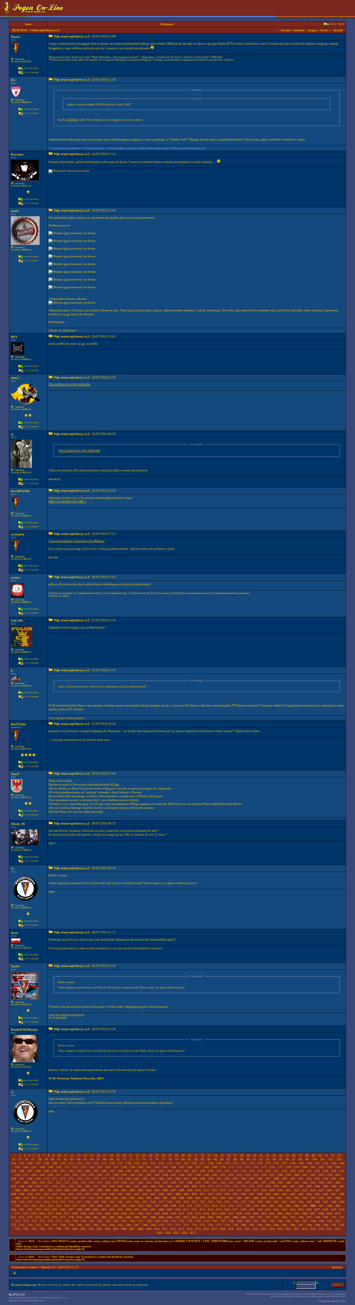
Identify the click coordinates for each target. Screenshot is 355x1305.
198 (120, 1171)
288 (194, 1178)
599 (87, 1209)
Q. (12, 434)
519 (95, 1202)
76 (157, 1159)
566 (148, 1205)
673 (30, 1217)
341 (296, 1182)
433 (54, 1194)
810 (157, 1229)
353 (62, 1186)
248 (198, 1175)
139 (301, 1163)
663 (280, 1213)
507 (329, 1198)
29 (183, 1155)
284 (161, 1178)
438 (95, 1194)
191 (62, 1171)
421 (288, 1190)
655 (214, 1213)
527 (161, 1202)
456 (243, 1194)
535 (227, 1202)
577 (239, 1205)
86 (222, 1159)
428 (13, 1194)
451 (202, 1194)
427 (337, 1190)
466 (325, 1194)
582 (280, 1205)
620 (260, 1209)
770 (161, 1225)
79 (176, 1159)
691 (177, 1217)
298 (276, 1178)
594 (46, 1209)
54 (13, 1159)
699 (243, 1217)
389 (25, 1190)
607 (153, 1209)
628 (325, 1209)
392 (50, 1190)
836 (184, 1233)
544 (301, 1202)
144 (342, 1163)
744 (280, 1221)
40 (254, 1155)
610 (177, 1209)
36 (228, 1155)
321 (132, 1182)
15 (91, 1155)
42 (268, 1155)
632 (25, 1213)
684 (120, 1217)
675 (46, 1217)
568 (165, 1205)
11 (65, 1155)
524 (136, 1202)
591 (21, 1209)
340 (288, 1182)
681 (95, 1217)
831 (329, 1229)
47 (300, 1155)
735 (206, 1221)
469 (17, 1198)
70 (118, 1159)
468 (342, 1194)
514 (54, 1202)
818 (222, 1229)
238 (116, 1175)
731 (173, 1221)
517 (79, 1202)
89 (241, 1159)
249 (206, 1175)
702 (268, 1217)
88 (235, 1159)
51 (326, 1155)
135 (268, 1163)
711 (342, 1217)
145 (17, 1167)
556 (66, 1205)
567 (157, 1205)
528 (169, 1202)
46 (294, 1155)
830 (321, 1229)
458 (260, 1194)
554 (50, 1205)
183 (329, 1167)
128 (210, 1163)
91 (254, 1159)
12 (72, 1155)
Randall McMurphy (24, 1029)
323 (148, 1182)
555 (58, 1205)
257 (272, 1175)
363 (145, 1186)
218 (284, 1171)
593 (38, 1209)
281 (136, 1178)
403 (140, 1190)
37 (235, 1155)
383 (309, 1186)
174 (255, 1167)
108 (46, 1163)
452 (210, 1194)
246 (181, 1175)
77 (163, 1159)
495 (231, 1198)
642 (107, 1213)
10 (59, 1155)
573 (206, 1205)
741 (255, 1221)
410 (198, 1190)
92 (261, 1159)
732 (181, 1221)
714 (33, 1221)
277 (103, 1178)
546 (317, 1202)
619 (251, 1209)
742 (263, 1221)
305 (333, 1178)
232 (66, 1175)
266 (13, 1178)
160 (140, 1167)
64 (78, 1159)
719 (75, 1221)
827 (296, 1229)
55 (20, 1159)
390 (33, 1190)
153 (83, 1167)
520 (103, 1202)
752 (13, 1225)
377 (260, 1186)
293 (235, 1178)
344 (321, 1182)
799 (66, 1229)
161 (148, 1167)
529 (177, 1202)
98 (300, 1159)
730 (165, 1221)
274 (79, 1178)
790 (325, 1225)
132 (243, 1163)
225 (342, 1171)
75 (150, 1159)
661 (263, 1213)
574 (214, 1205)
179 (296, 1167)
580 (263, 1205)
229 (42, 1175)
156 (107, 1167)
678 (71, 1217)
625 (301, 1209)
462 (292, 1194)
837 (192, 1233)
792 (342, 1225)
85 (215, 1159)
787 (301, 1225)
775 (202, 1225)
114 (95, 1163)
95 (281, 1159)
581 (272, 1205)
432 (46, 1194)
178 (288, 1167)
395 (75, 1190)
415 (239, 1190)
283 (153, 1178)
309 (33, 1182)
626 (309, 1209)
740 (247, 1221)
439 (103, 1194)
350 (38, 1186)
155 (99, 1167)
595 (54, 1209)
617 (235, 1209)
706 (301, 1217)
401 (124, 1190)
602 (112, 1209)
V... (13, 868)
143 (333, 1163)
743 (272, 1221)
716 (50, 1221)
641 (99, 1213)
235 (91, 1175)
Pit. (13, 80)
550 (17, 1205)
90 (248, 1159)
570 (181, 1205)
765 (120, 1225)
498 (255, 1198)
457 (251, 1194)
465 (317, 1194)
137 (284, 1163)
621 (268, 1209)
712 (17, 1221)
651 (181, 1213)
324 (157, 1182)
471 (33, 1198)
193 (79, 1171)
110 (62, 1163)
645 (132, 1213)
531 (194, 1202)
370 (202, 1186)
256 (263, 1175)
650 (173, 1213)
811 (165, 1229)
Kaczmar (17, 154)
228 (33, 1175)
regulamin (13, 1300)
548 (333, 1202)
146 (25, 1167)
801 (83, 1229)
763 (103, 1225)
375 (243, 1186)
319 (116, 1182)
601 (103, 1209)
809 (148, 1229)
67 (98, 1159)
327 (181, 1182)
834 (168, 1233)
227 (25, 1175)
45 (287, 1155)
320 (124, 1182)
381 (292, 1186)
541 (276, 1202)
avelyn (15, 577)
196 (103, 1171)
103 (338, 1159)
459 (268, 1194)
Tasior (15, 966)
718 (66, 1221)
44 (281, 1155)
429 (21, 1194)
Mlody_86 (18, 824)
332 (222, 1182)
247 (189, 1175)
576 (231, 1205)
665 (296, 1213)
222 (317, 1171)
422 (296, 1190)
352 (54, 1186)
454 (227, 1194)
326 (173, 1182)
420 (280, 1190)
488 (173, 1198)
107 (38, 1163)
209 (210, 1171)
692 (186, 1217)
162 (157, 1167)
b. (12, 670)
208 (202, 1171)
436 (79, 1194)
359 (112, 1186)
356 (87, 1186)
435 (71, 1194)
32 (202, 1155)
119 (136, 1163)
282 (145, 1178)
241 (140, 1175)
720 (83, 1221)
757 (54, 1225)
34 (215, 1155)
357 (95, 1186)
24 (150, 1155)
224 (333, 1171)
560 (99, 1205)
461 (284, 1194)
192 (71, 1171)
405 (157, 1190)
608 (161, 1209)
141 (317, 1163)
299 (284, 1178)
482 (124, 1198)
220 (301, 1171)
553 (42, 1205)
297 (268, 1178)
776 (210, 1225)
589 (337, 1205)
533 (210, 1202)
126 (194, 1163)
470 (25, 1198)
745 (288, 1221)
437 (87, 1194)
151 (66, 1167)
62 (65, 1159)
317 (99, 1182)
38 (241, 1155)
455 (235, 1194)
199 (128, 1171)
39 (248, 1155)
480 (107, 1198)
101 (322, 1159)
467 (333, 1194)
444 (145, 1194)
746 (296, 1221)
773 (186, 1225)
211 (227, 1171)
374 (235, 1186)
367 (177, 1186)
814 (189, 1229)
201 (145, 1171)
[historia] (65, 1298)
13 (78, 1155)
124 (177, 1163)
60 (52, 1159)
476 (75, 1198)
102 (330, 1159)
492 (206, 1198)
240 (132, 1175)
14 (85, 1155)
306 (342, 1178)
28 (176, 1155)
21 (131, 1155)
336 (255, 1182)
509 (13, 1202)
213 (243, 1171)
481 (116, 1198)
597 (71, 1209)
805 (116, 1229)
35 (222, 1155)
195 (95, 1171)
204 (169, 1171)
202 (153, 1171)
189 (46, 1171)
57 (33, 1159)
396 (83, 1190)
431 (38, 1194)
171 (231, 1167)
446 (161, 1194)
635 (50, 1213)
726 (132, 1221)
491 (198, 1198)
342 (304, 1182)
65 (85, 1159)
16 (98, 1155)
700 (251, 1217)
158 (124, 1167)
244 (165, 1175)
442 (128, 1194)
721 (91, 1221)
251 (222, 1175)
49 (313, 1155)
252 (231, 1175)
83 (202, 1159)
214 (251, 1171)
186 (21, 1171)
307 (17, 1182)
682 (103, 1217)
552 (33, 1205)
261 (304, 1175)
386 (333, 1186)
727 (140, 1221)
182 (321, 1167)
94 (274, 1159)
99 (307, 1159)
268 (30, 1178)
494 (222, 1198)
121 (153, 1163)
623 (284, 1209)
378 (268, 1186)
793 (17, 1229)
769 (153, 1225)
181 (313, 1167)
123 (169, 1163)
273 (71, 1178)
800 (75, 1229)
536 (235, 1202)
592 (30, 1209)
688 (153, 1217)
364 (153, 1186)
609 (169, 1209)
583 (288, 1205)
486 (157, 1198)
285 (169, 1178)
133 (251, 1163)
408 (181, 1190)
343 (313, 1182)
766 (128, 1225)
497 (247, 1198)
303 (317, 1178)
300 (292, 1178)
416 (247, 1190)
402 (132, 1190)
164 (173, 1167)
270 (46, 1178)
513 (46, 1202)
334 (239, 1182)
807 (132, 1229)
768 (145, 1225)
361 (128, 1186)
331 (214, 1182)
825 (280, 1229)
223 (325, 1171)
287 (186, 1178)
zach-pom (17, 534)
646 (140, 1213)
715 (42, 1221)
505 (313, 1198)
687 (145, 1217)
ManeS (15, 37)
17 (104, 1155)
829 (313, 1229)
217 (276, 1171)
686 (136, 1217)
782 (260, 1225)
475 (66, 1198)
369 (194, 1186)
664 (288, 1213)
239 (124, 1175)
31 (196, 1155)
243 (157, 1175)
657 (231, 1213)
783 (268, 1225)
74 (144, 1159)
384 (317, 1186)
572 (198, 1205)
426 (329, 1190)
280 (128, 1178)
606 (145, 1209)
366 (169, 1186)
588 (329, 1205)
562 (116, 1205)
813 (181, 1229)
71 (124, 1159)
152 (75, 1167)
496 (239, 1198)
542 (284, 1202)
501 (280, 1198)
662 (272, 1213)
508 (337, 1198)
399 (107, 1190)
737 (222, 1221)
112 (79, 1163)
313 (66, 1182)
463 (301, 1194)
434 (62, 1194)
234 (83, 1175)
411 (206, 1190)
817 (214, 1229)
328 (189, 1182)
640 (91, 1213)
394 (66, 1190)
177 (280, 1167)
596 (62, 1209)
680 (87, 1217)
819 (231, 1229)
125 (186, 1163)
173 (247, 1167)
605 (136, 1209)
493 (214, 1198)
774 (194, 1225)
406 (165, 1190)
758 (62, 1225)
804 (107, 1229)
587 (321, 1205)
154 (91, 1167)
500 (272, 1198)
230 (50, 1175)
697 (227, 1217)
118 (128, 1163)
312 (58, 1182)
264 (329, 1175)
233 (75, 1175)
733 (189, 1221)
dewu (14, 933)
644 (124, 1213)
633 (33, 1213)
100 (314, 1159)
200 (136, 1171)
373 (227, 1186)
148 (42, 1167)
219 (292, 1171)
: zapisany (18, 59)
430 (30, 1194)
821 (247, 1229)
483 (132, 1198)
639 (83, 1213)
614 (210, 1209)
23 (144, 1155)
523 (128, 1202)
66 (91, 1159)
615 (218, 1209)
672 (21, 1217)
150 (58, 1167)
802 (91, 1229)
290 (210, 1178)
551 (25, 1205)
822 (255, 1229)
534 (218, 1202)
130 (227, 1163)
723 (107, 1221)
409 (189, 1190)
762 (95, 1225)
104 (13, 1163)
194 (87, 1171)
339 (280, 1182)
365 (161, 1186)
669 (329, 1213)
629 (333, 1209)
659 (247, 1213)
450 (194, 1194)
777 (218, 1225)
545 (309, 1202)
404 (148, 1190)
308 (25, 1182)
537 (243, 1202)
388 (17, 1190)
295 (251, 1178)
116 (112, 1163)
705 (292, 1217)
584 (296, 1205)
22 (137, 1155)
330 (206, 1182)
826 (288, 1229)
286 (177, 1178)
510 (21, 1202)
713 (25, 1221)
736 (214, 1221)
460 (276, 1194)
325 (165, 1182)
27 (170, 1155)
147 (33, 1167)
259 (288, 1175)
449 (186, 1194)
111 (71, 1163)
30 (189, 1155)
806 (124, 1229)
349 (30, 1186)
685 (128, 1217)
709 (325, 1217)
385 (325, 1186)
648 (157, 1213)
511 (30, 1202)
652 (189, 1213)
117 (120, 1163)
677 (62, 1217)
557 (75, 1205)
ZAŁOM (17, 620)
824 (272, 1229)
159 (132, 1167)
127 (202, 1163)
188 (38, 1171)
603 (120, 1209)
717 (58, 1221)
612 (194, 1209)
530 (186, 1202)
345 (329, 1182)
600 (95, 1209)
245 (173, 1175)
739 (239, 1221)
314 (75, 1182)
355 (79, 1186)
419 (272, 1190)
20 (124, 1155)
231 (58, 1175)
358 (103, 1186)
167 (198, 1167)
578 (247, 1205)
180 (304, 1167)
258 (280, 1175)
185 (13, 1171)
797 (50, 1229)
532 (202, 1202)
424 (313, 1190)
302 (309, 1178)
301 (301, 1178)
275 (87, 1178)
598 (79, 1209)
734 (198, 1221)
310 (42, 1182)
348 (21, 1186)
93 (268, 1159)
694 (202, 1217)
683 (112, 1217)
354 (71, 1186)
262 (313, 1175)
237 (107, 1175)
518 (87, 1202)
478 (91, 1198)
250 (214, 1175)
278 (112, 1178)
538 (251, 1202)
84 (209, 1159)
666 (304, 1213)
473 (50, 1198)
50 (320, 1155)
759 (71, 1225)
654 (206, 1213)
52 (333, 1155)
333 (231, 1182)
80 (183, 1159)
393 (58, 1190)
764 (112, 1225)
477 (83, 1198)
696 (218, 1217)
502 (288, 1198)
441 (120, 1194)
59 (46, 1159)
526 (153, 1202)
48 (307, 1155)
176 (272, 1167)
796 (42, 1229)
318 (107, 1182)
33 (209, 1155)
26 (163, 1155)
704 (284, 1217)
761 (87, 1225)
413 (222, 1190)
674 (38, 1217)
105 (21, 1163)
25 (157, 1155)
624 (292, 1209)
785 (284, 1225)
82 (196, 1159)
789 (317, 1225)
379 (276, 1186)
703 (276, 1217)
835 (176, 1233)
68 (104, 1159)
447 (169, 1194)
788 (309, 1225)
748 (313, 1221)
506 (321, 1198)
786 (292, 1225)
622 (276, 1209)
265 (337, 1175)
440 (112, 1194)
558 (83, 1205)
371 (210, 1186)
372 (218, 1186)
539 (260, 1202)
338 (272, 1182)
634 (42, 1213)
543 (292, 1202)
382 (301, 1186)
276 (95, 1178)
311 (50, 1182)
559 (91, 1205)
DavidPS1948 (20, 491)
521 (112, 1202)
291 (218, 1178)
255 (255, 1175)
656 (222, 1213)
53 (339, 1155)
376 (251, 1186)
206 (186, 1171)
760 (79, 1225)
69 (111, 1159)
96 (287, 1159)
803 (99, 1229)
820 (239, 1229)
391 (42, 1190)
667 (313, 1213)
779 (235, 1225)
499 (263, 1198)
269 (38, 1178)
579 (255, 1205)
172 (239, 1167)
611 (186, 1209)
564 (132, 1205)
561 (107, 1205)
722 (99, 1221)
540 (268, 1202)
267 (21, 1178)
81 (189, 1159)
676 (54, 1217)
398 (99, 1190)
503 (296, 1198)
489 (181, 1198)
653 (198, 1213)
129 (218, 1163)
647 (148, 1213)
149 (50, 1167)
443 (136, 1194)
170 (222, 1167)
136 (276, 1163)
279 (120, 1178)
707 (309, 1217)
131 (235, 1163)
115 (103, 1163)
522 (120, 1202)
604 (128, 1209)
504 (304, 1198)
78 (170, 1159)
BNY (14, 337)
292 (227, 1178)
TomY (15, 774)
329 (198, 1182)
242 (148, 1175)
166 (189, 1167)
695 (210, 1217)
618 (243, 1209)
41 (261, 1155)
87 (228, 1159)
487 (165, 1198)
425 (321, 1190)
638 (75, 1213)
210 (218, 1171)
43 (274, 1155)
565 (140, 1205)
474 (58, 1198)
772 (177, 1225)
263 (321, 1175)
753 (21, 1225)
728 (148, 1221)
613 (202, 1209)
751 (337, 1221)
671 (13, 1217)
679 (79, 1217)
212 (235, 1171)
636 (58, 1213)
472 (42, 1198)
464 (309, 1194)
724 (116, 1221)
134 (260, 1163)
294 (243, 1178)
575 (222, 1205)
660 (255, 1213)
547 (325, 1202)
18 (111, 1155)
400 (116, 1190)
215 (260, 1171)
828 (304, 1229)
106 (30, 1163)
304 (325, 1178)
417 (255, 1190)
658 (239, 1213)
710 (333, 1217)
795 (33, 1229)
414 (231, 1190)
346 (337, 1182)
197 (112, 1171)
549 (342, 1202)
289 (202, 1178)
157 (116, 1167)
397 (91, 1190)
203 (161, 1171)
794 (25, 1229)
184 (337, 1167)
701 (260, 1217)
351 (46, 1186)
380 (284, 1186)
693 (194, 1217)
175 (263, 1167)
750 (329, 1221)
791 (333, 1225)
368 (186, 1186)
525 (145, 1202)
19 (118, 1155)
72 (131, 1159)
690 (169, 1217)
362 (136, 1186)
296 (260, 1178)
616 (227, 1209)
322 (140, 1182)
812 (173, 1229)
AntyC (15, 378)
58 (39, 1159)
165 (181, 1167)
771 (169, 1225)
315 (83, 1182)
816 (206, 1229)
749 (321, 1221)
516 (71, 1202)
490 (189, 1198)
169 (214, 1167)
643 (116, 1213)
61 (59, 1159)
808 (140, 1229)
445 (153, 1194)
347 (13, 1186)
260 (296, 1175)
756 (46, 1225)
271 (54, 1178)
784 (276, 1225)
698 (235, 1217)
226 (17, 1175)
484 (140, 1198)
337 (263, 1182)
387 (342, 1186)
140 (309, 1163)
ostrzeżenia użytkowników (32, 1300)
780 (243, 1225)
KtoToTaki (18, 724)
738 (231, 1221)
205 (177, 1171)
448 (177, 1194)
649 (165, 1213)
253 (239, 1175)
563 (124, 1205)
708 (317, 1217)
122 (161, 1163)
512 (38, 1202)
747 (304, 1221)
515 (62, 1202)
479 (99, 1198)
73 (137, 1159)
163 (165, 1167)
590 (13, 1209)
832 (337, 1229)
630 (342, 1209)
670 (337, 1213)
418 (263, 1190)
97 (294, 1159)
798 (58, 1229)
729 (157, 1221)
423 (304, 1190)
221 (309, 1171)
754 (30, 1225)
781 (251, 1225)
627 (317, 1209)
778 (227, 1225)
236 (99, 1175)
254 (247, 1175)
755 (38, 1225)
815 (198, 1229)
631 (17, 1213)
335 (247, 1182)
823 (263, 1229)
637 (66, 1213)
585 (304, 1205)
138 (292, 1163)
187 (30, 1171)
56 (26, 1159)
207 (194, 1171)
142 (325, 1163)
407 (173, 1190)
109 (54, 1163)
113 (87, 1163)
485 (148, 1198)
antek (14, 211)
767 (136, 1225)
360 (120, 1186)
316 (91, 1182)
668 (321, 1213)
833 (160, 1233)
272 (62, 1178)
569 (173, 1205)
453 (218, 1194)
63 (72, 1159)
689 (161, 1217)
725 (124, 1221)
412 (214, 1190)
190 (54, 1171)
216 (268, 1171)
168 (206, 1167)
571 (189, 1205)
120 (145, 1163)
